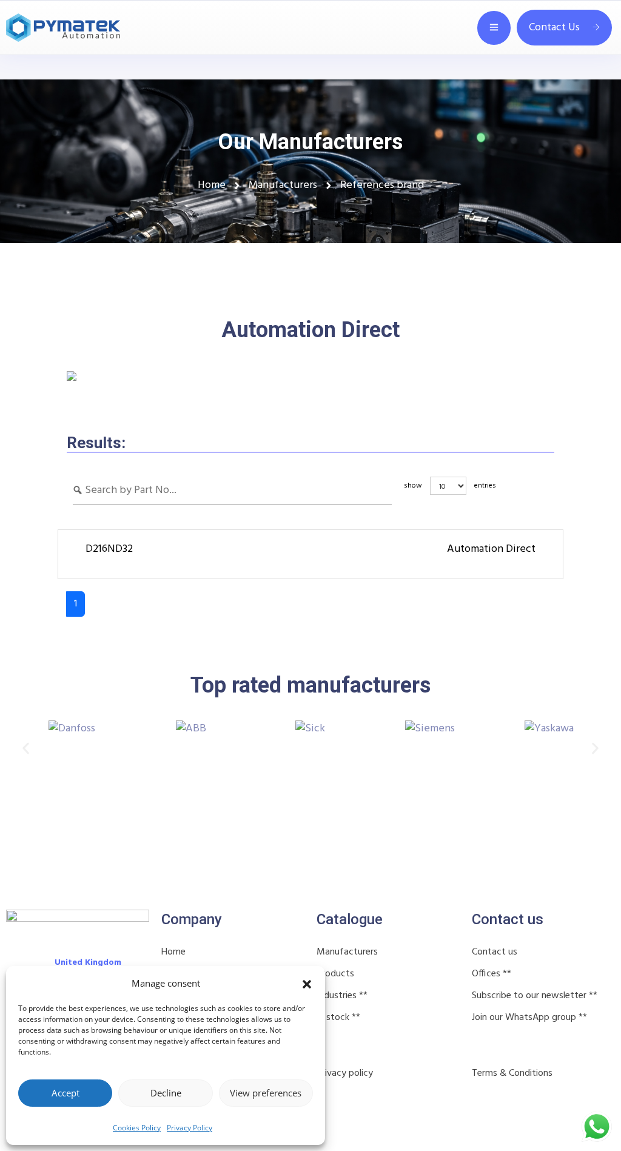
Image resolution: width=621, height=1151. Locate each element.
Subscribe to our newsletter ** (534, 996)
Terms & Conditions (512, 1073)
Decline (165, 1093)
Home (173, 952)
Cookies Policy (137, 1127)
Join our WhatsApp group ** (529, 1017)
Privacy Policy (189, 1127)
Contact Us (554, 27)
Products (335, 974)
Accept (65, 1093)
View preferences (265, 1093)
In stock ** (338, 1017)
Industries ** (342, 996)
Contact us (494, 952)
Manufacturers (347, 952)
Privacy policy (345, 1073)
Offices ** (491, 974)
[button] (307, 983)
